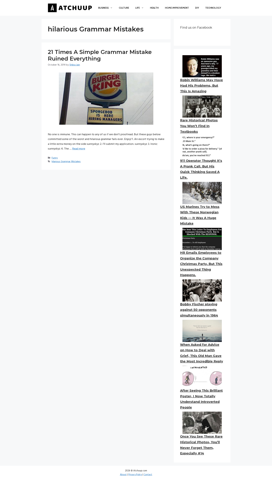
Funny (55, 158)
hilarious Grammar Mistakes (66, 162)
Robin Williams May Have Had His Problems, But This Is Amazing (201, 85)
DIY (197, 7)
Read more (78, 149)
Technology (213, 7)
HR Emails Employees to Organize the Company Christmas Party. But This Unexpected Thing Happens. (201, 264)
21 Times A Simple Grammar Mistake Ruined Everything (100, 55)
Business (103, 7)
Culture (124, 7)
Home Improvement (177, 7)
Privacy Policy (135, 475)
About (123, 475)
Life (137, 7)
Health (154, 7)
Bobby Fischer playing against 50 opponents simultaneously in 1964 (199, 309)
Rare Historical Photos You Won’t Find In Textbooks (199, 125)
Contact (148, 475)
